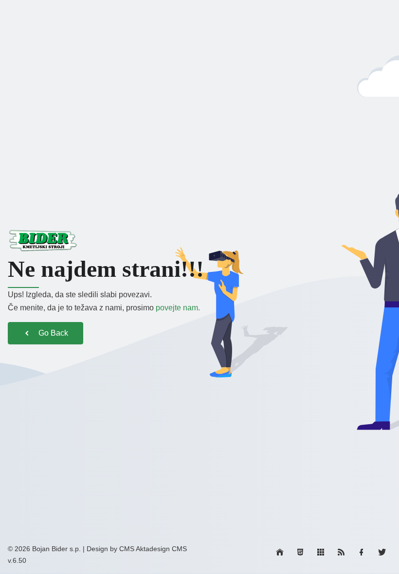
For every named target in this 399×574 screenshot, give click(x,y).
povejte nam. (178, 308)
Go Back (53, 333)
